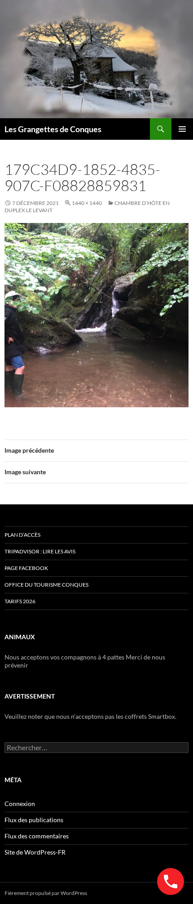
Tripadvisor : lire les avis (39, 551)
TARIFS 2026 (19, 601)
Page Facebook (26, 568)
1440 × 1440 (87, 203)
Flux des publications (33, 820)
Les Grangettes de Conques (52, 129)
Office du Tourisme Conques (46, 584)
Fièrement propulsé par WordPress (45, 893)
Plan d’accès (22, 534)
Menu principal (182, 129)
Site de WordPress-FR (35, 852)
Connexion (19, 803)
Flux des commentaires (36, 836)
